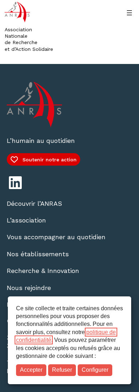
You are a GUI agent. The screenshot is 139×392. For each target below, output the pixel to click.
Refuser (62, 370)
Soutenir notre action (49, 159)
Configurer (95, 370)
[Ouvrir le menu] (129, 13)
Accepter (31, 370)
